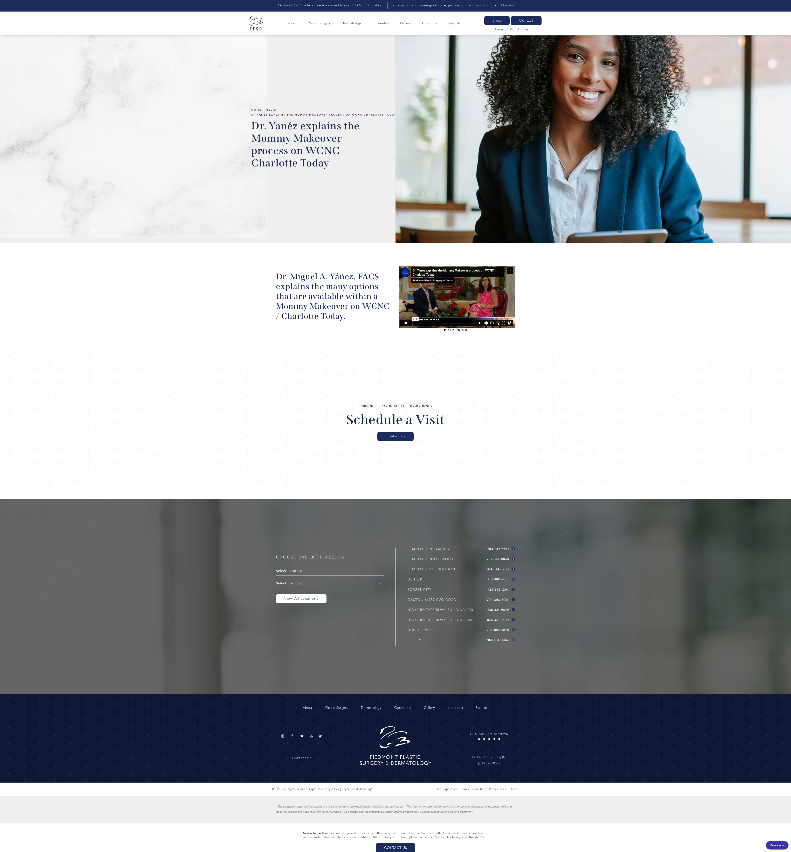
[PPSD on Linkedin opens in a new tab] (321, 736)
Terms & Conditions (473, 789)
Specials (454, 23)
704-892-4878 (498, 630)
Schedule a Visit (395, 420)
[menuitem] (283, 736)
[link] (489, 736)
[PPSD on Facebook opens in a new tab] (292, 736)
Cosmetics (381, 23)
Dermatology (351, 23)
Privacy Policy (497, 789)
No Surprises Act (448, 789)
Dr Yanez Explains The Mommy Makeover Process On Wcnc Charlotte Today (323, 115)
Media (271, 110)
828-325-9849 (498, 610)
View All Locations (301, 598)
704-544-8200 (498, 569)
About (292, 23)
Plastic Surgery (319, 23)
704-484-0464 (498, 640)
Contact (526, 20)
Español (500, 29)
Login (527, 29)
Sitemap (514, 789)
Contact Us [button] (395, 848)
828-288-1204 (499, 589)
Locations (429, 23)
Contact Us (395, 436)
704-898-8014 (498, 600)
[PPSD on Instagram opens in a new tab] (283, 736)
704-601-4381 (499, 579)
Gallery (405, 23)
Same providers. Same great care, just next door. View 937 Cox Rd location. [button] (454, 5)
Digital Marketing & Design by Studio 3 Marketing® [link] (341, 789)
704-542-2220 (498, 549)
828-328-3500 (498, 620)
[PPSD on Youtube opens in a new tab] (311, 736)
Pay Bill (515, 29)
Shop (497, 20)
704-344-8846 (498, 559)
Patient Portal (491, 763)
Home (256, 110)
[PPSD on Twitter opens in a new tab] (302, 736)
